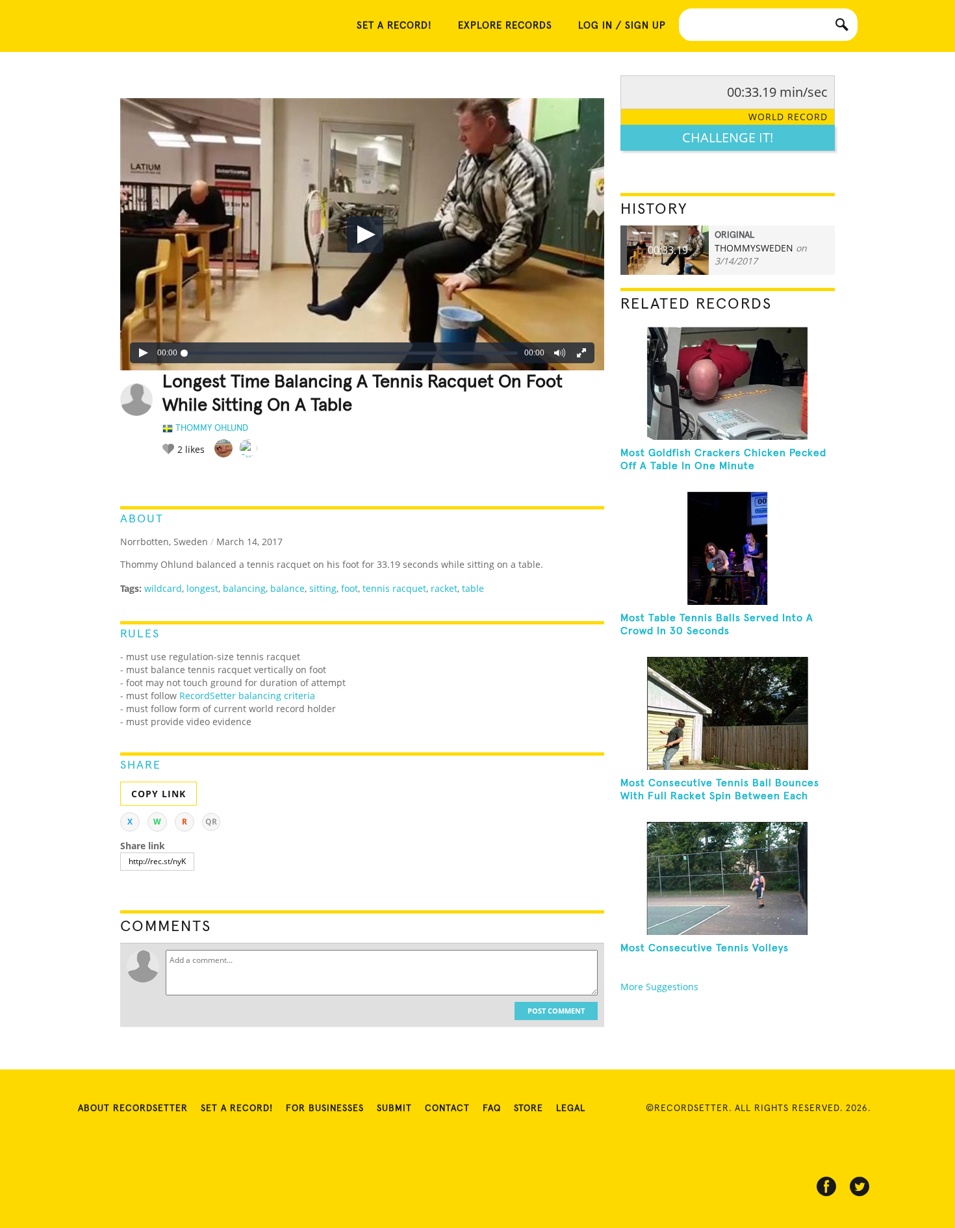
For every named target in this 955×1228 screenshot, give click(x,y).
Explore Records (505, 26)
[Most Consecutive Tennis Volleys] (727, 878)
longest (202, 588)
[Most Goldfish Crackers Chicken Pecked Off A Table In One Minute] (727, 383)
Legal (570, 1108)
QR (211, 821)
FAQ (492, 1108)
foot (349, 588)
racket (444, 588)
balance (287, 588)
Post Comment (556, 1011)
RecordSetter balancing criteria (247, 695)
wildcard (163, 588)
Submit (394, 1108)
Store (528, 1108)
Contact (447, 1108)
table (473, 588)
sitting (323, 588)
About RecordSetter (133, 1108)
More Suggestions (659, 986)
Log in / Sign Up (622, 26)
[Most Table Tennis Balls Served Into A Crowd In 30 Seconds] (727, 548)
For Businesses (325, 1108)
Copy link (158, 793)
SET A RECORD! (394, 26)
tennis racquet (394, 588)
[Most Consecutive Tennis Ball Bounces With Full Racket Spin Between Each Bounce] (727, 713)
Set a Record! (237, 1108)
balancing (244, 588)
